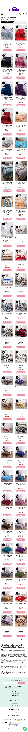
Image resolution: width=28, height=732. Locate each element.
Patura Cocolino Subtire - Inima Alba (21, 604)
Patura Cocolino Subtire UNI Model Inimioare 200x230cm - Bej (20, 211)
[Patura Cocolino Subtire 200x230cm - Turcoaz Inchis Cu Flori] (7, 171)
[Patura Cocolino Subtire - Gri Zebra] (7, 331)
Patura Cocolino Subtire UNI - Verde (20, 580)
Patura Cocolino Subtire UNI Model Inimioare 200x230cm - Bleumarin (7, 98)
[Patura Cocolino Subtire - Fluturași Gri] (21, 356)
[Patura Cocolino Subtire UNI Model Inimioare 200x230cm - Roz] (21, 60)
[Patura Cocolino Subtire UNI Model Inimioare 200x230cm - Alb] (7, 229)
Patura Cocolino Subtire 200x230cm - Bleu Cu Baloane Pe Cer (20, 150)
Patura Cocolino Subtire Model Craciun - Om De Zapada (7, 289)
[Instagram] (18, 696)
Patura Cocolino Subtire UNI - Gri (7, 580)
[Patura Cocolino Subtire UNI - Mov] (21, 548)
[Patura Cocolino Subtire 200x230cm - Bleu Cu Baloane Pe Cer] (21, 142)
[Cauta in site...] (26, 14)
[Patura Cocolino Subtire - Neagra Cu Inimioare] (21, 331)
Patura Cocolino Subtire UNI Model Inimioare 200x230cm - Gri (7, 43)
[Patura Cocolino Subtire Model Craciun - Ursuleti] (7, 255)
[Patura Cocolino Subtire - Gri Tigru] (21, 306)
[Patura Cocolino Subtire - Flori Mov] (7, 620)
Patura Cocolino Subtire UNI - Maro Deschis (7, 460)
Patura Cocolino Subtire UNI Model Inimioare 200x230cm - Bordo (7, 126)
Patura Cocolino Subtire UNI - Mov (20, 556)
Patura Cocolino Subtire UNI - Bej (7, 604)
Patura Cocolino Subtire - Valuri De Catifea (7, 387)
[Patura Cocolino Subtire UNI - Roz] (21, 500)
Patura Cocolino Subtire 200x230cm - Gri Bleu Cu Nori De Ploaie (7, 211)
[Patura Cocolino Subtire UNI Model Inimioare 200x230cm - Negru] (7, 60)
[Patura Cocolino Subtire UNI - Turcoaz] (7, 548)
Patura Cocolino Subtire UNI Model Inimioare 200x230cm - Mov (20, 98)
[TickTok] (15, 696)
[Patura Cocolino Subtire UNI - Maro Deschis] (7, 452)
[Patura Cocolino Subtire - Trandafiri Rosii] (7, 428)
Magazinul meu (13, 709)
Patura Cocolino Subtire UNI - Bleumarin (20, 484)
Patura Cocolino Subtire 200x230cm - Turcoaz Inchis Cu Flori (7, 183)
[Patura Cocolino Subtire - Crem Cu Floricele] (21, 404)
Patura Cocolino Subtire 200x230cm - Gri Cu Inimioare (20, 183)
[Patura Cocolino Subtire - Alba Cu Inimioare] (7, 356)
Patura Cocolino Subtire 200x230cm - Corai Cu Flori (20, 126)
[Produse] (2, 14)
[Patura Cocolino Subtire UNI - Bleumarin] (21, 476)
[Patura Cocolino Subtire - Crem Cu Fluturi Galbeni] (21, 229)
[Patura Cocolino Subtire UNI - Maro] (7, 524)
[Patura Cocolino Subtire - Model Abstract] (21, 428)
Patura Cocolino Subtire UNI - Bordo (7, 508)
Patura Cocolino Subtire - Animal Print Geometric (7, 411)
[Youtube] (13, 696)
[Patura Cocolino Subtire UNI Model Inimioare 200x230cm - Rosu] (21, 33)
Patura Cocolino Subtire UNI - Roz (20, 508)
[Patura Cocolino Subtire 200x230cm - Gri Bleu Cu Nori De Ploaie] (7, 201)
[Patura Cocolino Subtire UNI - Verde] (21, 572)
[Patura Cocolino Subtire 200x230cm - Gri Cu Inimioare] (21, 171)
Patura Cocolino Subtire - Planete (21, 387)
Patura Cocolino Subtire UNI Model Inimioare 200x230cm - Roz (20, 70)
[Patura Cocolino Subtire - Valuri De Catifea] (7, 380)
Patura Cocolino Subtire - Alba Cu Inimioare (7, 364)
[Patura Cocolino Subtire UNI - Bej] (7, 596)
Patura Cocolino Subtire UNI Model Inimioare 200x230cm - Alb (7, 239)
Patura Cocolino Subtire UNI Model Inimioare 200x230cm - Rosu (20, 43)
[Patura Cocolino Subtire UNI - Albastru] (21, 452)
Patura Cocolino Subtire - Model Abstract (21, 435)
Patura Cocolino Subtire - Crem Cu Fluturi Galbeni (21, 238)
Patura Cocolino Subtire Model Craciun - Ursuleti (7, 262)
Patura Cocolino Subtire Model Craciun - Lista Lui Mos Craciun (20, 263)
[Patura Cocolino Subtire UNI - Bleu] (7, 476)
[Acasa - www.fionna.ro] (14, 8)
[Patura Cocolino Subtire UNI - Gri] (7, 572)
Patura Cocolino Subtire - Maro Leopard (21, 288)
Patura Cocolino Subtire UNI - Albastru (20, 460)
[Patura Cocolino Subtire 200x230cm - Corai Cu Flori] (21, 116)
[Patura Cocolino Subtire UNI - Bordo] (7, 500)
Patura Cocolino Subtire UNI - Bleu (7, 484)
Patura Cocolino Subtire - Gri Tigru (21, 314)
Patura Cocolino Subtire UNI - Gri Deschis (20, 532)
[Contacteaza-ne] (20, 14)
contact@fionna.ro (15, 705)
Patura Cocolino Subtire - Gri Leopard (7, 314)
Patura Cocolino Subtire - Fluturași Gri (21, 364)
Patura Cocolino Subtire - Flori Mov (7, 628)
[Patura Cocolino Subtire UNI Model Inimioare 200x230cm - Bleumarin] (7, 88)
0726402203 (14, 703)
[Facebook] (10, 696)
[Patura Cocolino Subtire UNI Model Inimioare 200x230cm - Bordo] (7, 116)
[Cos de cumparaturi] (23, 14)
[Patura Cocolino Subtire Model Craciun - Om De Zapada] (7, 280)
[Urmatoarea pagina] (25, 639)
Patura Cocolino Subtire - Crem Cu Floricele (21, 411)
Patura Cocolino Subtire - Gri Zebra (7, 339)
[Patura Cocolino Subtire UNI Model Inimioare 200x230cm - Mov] (21, 88)
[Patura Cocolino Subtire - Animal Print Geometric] (7, 404)
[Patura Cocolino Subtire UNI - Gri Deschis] (21, 524)
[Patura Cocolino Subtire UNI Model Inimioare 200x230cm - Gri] (7, 33)
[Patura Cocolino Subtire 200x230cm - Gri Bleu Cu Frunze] (7, 142)
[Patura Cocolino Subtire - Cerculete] (21, 621)
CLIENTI (13, 712)
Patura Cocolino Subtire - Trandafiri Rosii (7, 435)
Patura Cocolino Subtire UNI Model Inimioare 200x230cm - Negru (7, 70)
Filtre (8, 21)
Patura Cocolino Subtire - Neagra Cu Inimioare (21, 339)
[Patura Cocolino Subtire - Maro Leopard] (21, 280)
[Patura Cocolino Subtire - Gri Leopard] (7, 305)
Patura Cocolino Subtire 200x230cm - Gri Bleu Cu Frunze (7, 150)
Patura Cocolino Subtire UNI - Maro (7, 532)
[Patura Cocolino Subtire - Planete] (21, 380)
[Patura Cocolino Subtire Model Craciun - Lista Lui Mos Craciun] (21, 255)
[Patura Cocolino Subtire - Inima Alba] (21, 596)
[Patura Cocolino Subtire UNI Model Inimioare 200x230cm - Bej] (21, 201)
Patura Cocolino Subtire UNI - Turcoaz (7, 556)
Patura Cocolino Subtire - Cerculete (21, 628)
